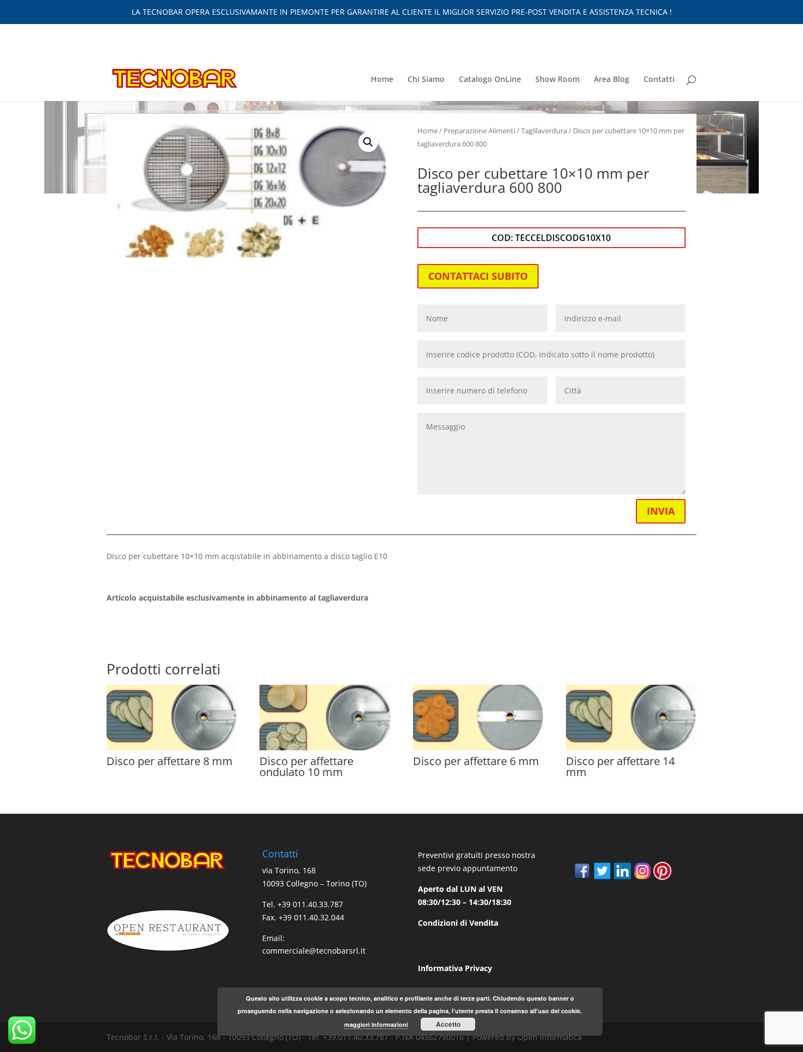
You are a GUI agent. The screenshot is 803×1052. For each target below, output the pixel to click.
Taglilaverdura (544, 131)
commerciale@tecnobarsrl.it (313, 950)
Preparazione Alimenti (479, 131)
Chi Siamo (426, 79)
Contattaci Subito (478, 276)
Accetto (448, 1024)
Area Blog (611, 79)
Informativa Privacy (455, 968)
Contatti (659, 79)
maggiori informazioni (376, 1024)
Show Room (557, 79)
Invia (661, 511)
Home (382, 79)
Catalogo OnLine (490, 79)
